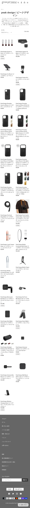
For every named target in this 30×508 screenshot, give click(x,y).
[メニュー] (27, 2)
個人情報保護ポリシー (7, 458)
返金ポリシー (5, 466)
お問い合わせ (5, 445)
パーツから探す (6, 430)
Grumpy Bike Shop (12, 503)
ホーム (2, 9)
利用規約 (4, 469)
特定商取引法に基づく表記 (8, 462)
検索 (3, 454)
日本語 (13, 2)
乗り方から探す (6, 426)
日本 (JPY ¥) (18, 489)
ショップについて (6, 441)
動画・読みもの (6, 433)
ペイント (4, 437)
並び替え (3, 30)
